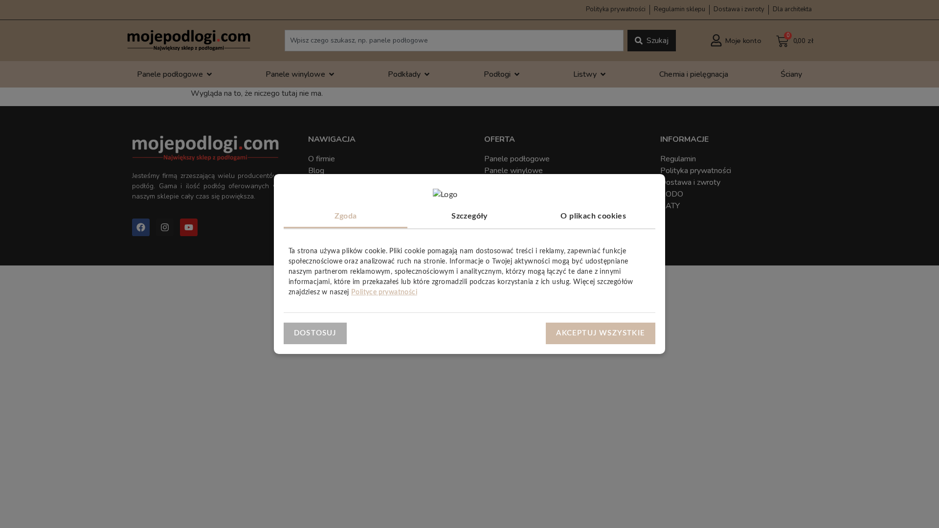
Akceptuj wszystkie (600, 332)
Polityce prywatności (384, 292)
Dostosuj (315, 332)
